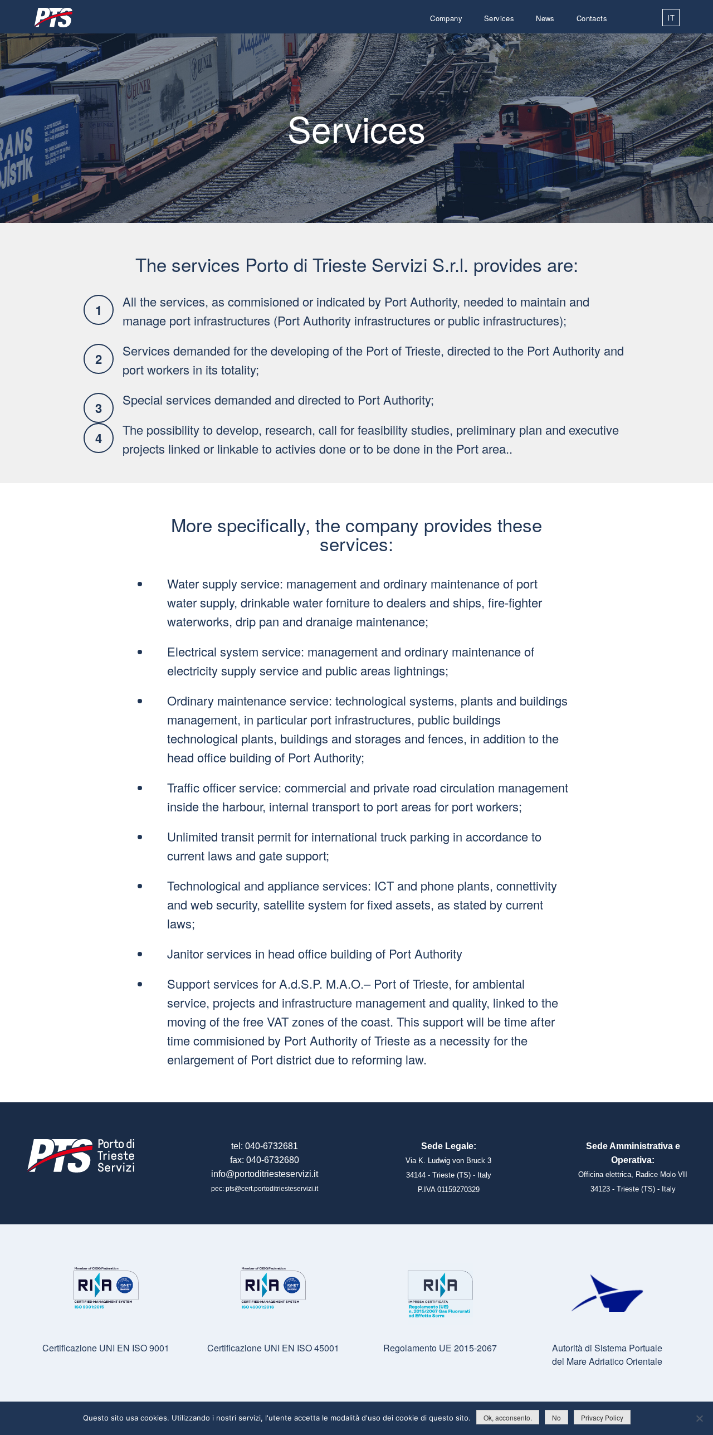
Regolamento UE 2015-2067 (440, 1347)
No (556, 1417)
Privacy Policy (602, 1417)
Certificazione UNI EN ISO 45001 (273, 1347)
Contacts (592, 18)
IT (671, 17)
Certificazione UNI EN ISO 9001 (105, 1347)
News (545, 18)
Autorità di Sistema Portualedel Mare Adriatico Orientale (607, 1354)
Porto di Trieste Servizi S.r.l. (52, 17)
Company (446, 18)
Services (499, 18)
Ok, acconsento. (508, 1417)
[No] (699, 1418)
